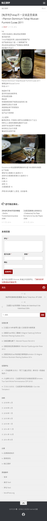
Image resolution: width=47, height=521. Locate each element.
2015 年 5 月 (8, 419)
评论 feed (7, 488)
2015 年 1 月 (8, 424)
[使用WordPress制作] (16, 509)
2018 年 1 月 (8, 413)
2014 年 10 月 (9, 434)
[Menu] (44, 3)
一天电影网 (8, 370)
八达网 (6, 378)
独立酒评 (5, 2)
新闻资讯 (7, 458)
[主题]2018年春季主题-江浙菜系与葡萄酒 (19, 328)
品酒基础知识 (9, 453)
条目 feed (7, 482)
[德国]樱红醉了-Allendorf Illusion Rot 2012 (19, 341)
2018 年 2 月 (8, 408)
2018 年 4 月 (8, 403)
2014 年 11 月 (9, 429)
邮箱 (26, 254)
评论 (6, 238)
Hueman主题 (33, 509)
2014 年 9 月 (8, 440)
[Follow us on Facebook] (44, 287)
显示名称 (7, 254)
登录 (5, 477)
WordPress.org (9, 493)
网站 (5, 262)
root (5, 27)
